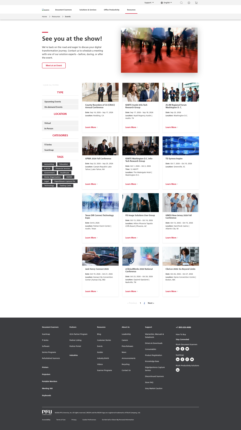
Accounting (49, 164)
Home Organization (52, 177)
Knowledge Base (152, 361)
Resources (131, 10)
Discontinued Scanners (154, 376)
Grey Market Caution (153, 388)
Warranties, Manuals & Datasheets (154, 335)
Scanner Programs (104, 370)
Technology (49, 185)
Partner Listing (75, 340)
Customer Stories (104, 340)
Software (45, 346)
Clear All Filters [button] (51, 85)
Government (49, 173)
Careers (125, 340)
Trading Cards (65, 185)
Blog (99, 334)
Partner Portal (75, 346)
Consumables (150, 349)
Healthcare (64, 173)
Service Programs (49, 352)
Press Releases (127, 346)
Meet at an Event (54, 65)
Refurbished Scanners (51, 358)
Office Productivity (111, 10)
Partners (73, 327)
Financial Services (63, 168)
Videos (100, 364)
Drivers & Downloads (153, 343)
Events (99, 346)
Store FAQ (149, 382)
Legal (46, 181)
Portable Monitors (49, 381)
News (124, 352)
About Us (126, 327)
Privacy (74, 420)
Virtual (47, 123)
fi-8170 (47, 168)
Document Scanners (63, 10)
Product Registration (153, 355)
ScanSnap (49, 150)
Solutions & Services (87, 10)
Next (151, 303)
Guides (100, 352)
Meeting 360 (47, 388)
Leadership (126, 334)
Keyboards (46, 395)
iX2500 (69, 177)
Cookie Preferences (89, 420)
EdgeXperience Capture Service (155, 368)
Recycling (126, 364)
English (166, 3)
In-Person (48, 128)
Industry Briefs (103, 358)
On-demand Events (53, 107)
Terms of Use (61, 420)
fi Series (48, 144)
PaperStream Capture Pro (64, 181)
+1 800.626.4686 (183, 327)
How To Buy (181, 334)
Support (150, 2)
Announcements (128, 358)
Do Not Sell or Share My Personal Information (118, 420)
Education (63, 164)
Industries (74, 355)
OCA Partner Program (78, 334)
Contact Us (126, 370)
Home (44, 17)
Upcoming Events (52, 101)
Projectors (46, 374)
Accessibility (46, 420)
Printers (45, 367)
